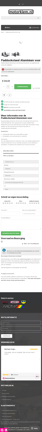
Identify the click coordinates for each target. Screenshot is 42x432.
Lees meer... (5, 76)
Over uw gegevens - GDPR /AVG (11, 420)
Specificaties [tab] (8, 151)
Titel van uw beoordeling (28, 210)
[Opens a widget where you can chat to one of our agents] (34, 428)
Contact (4, 391)
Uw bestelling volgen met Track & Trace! (14, 110)
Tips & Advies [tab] (8, 156)
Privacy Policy (5, 394)
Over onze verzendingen (8, 414)
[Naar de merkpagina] (4, 302)
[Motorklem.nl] (21, 11)
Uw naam (3, 210)
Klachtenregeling (6, 400)
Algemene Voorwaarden (8, 397)
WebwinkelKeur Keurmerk (28, 422)
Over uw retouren (7, 417)
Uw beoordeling (5, 218)
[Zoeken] (38, 18)
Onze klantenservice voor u (9, 410)
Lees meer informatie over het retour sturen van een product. (20, 279)
